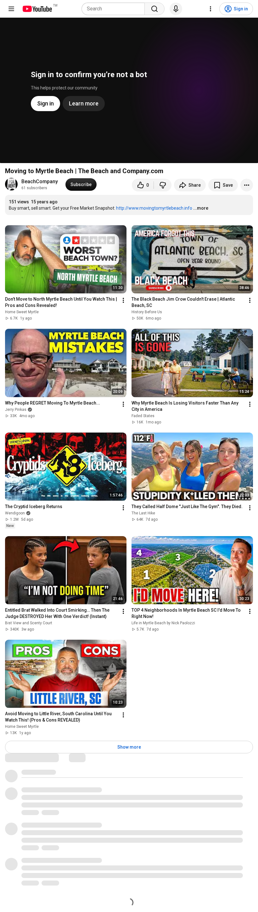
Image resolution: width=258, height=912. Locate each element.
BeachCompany (39, 181)
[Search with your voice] (176, 9)
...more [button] (200, 208)
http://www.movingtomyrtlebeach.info (154, 208)
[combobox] (115, 9)
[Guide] (11, 9)
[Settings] (210, 9)
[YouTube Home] (37, 9)
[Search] (154, 9)
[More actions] (246, 185)
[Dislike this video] (162, 185)
